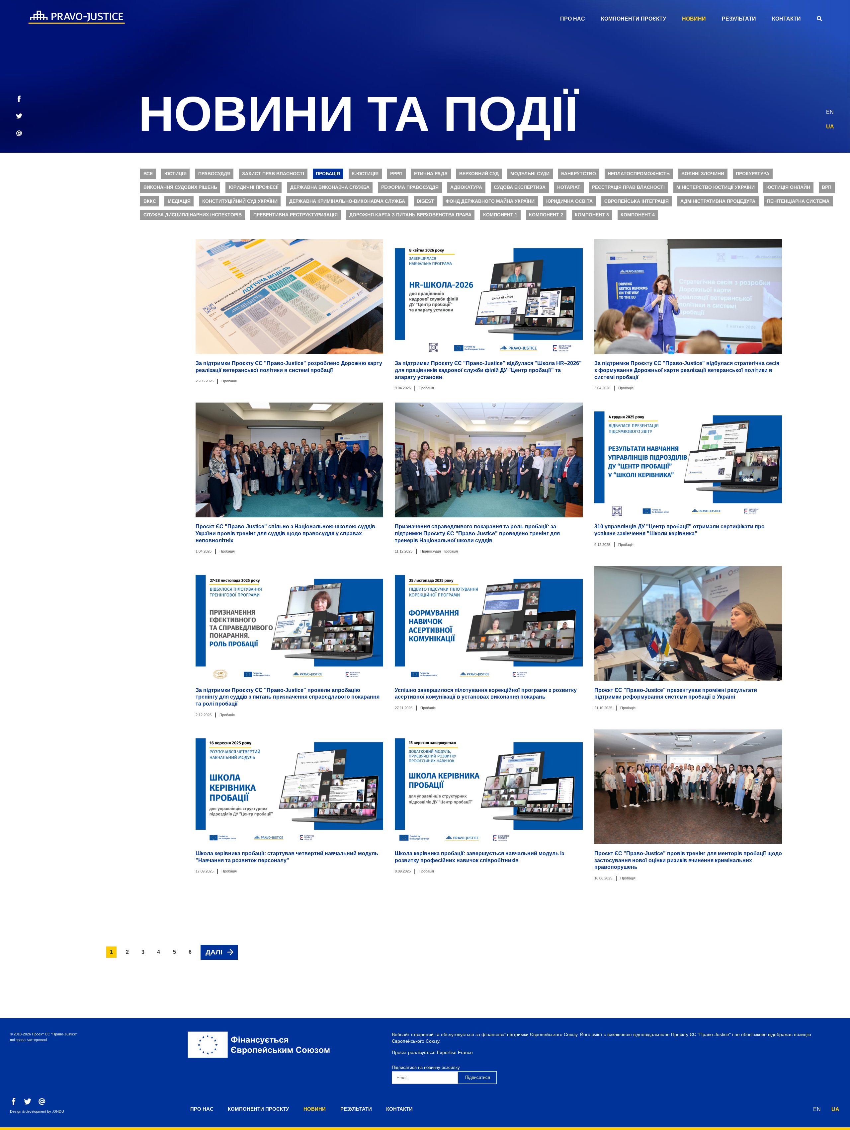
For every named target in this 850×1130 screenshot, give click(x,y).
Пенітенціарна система (798, 201)
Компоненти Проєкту (633, 19)
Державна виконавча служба (330, 187)
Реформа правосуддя (410, 187)
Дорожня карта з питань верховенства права (410, 214)
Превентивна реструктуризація (295, 214)
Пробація (328, 173)
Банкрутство (578, 173)
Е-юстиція (365, 173)
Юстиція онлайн (788, 187)
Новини (694, 19)
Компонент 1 (500, 214)
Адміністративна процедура (717, 201)
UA (830, 126)
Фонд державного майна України (490, 201)
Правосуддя (214, 173)
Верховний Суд (479, 173)
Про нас (572, 19)
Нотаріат (568, 187)
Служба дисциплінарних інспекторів (192, 214)
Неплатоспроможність (639, 173)
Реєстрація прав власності (628, 187)
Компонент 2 (546, 214)
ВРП (826, 187)
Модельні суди (530, 173)
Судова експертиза (520, 187)
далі (214, 952)
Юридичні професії (254, 187)
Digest (425, 201)
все (148, 173)
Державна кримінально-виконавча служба (347, 201)
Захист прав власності (273, 173)
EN (830, 112)
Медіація (179, 201)
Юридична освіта (569, 201)
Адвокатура (466, 187)
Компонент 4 (638, 214)
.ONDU (58, 1111)
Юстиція (175, 173)
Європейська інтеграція (636, 201)
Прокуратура (752, 173)
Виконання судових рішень (180, 187)
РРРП (396, 173)
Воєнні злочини (702, 173)
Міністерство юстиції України (715, 187)
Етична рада (431, 173)
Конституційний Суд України (240, 201)
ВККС (149, 201)
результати (739, 19)
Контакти (786, 19)
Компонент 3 (592, 214)
